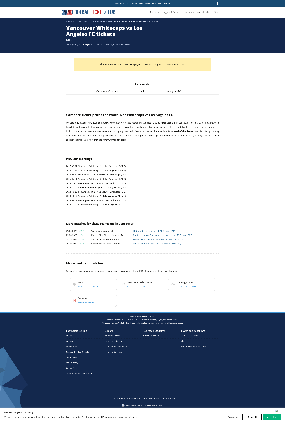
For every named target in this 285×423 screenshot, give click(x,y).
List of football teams (114, 352)
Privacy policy (72, 362)
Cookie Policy (72, 368)
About (69, 336)
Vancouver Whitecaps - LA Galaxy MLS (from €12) (157, 243)
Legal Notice (71, 346)
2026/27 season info (190, 336)
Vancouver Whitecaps (88, 21)
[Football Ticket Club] (88, 11)
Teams (153, 12)
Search (217, 12)
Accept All (272, 417)
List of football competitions (117, 346)
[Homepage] (146, 9)
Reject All (252, 417)
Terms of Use (71, 357)
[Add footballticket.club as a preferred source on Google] (142, 406)
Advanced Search (112, 336)
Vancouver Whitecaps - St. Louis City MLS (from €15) (158, 239)
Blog (183, 341)
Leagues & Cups (170, 12)
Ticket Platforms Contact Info (79, 373)
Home (69, 21)
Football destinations (114, 341)
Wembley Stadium (151, 336)
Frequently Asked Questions (78, 352)
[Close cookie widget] (279, 411)
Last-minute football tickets (197, 12)
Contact (69, 341)
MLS (75, 21)
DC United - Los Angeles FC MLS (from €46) (154, 230)
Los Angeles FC (106, 21)
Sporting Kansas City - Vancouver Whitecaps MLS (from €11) (162, 235)
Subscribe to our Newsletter (193, 346)
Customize (233, 417)
